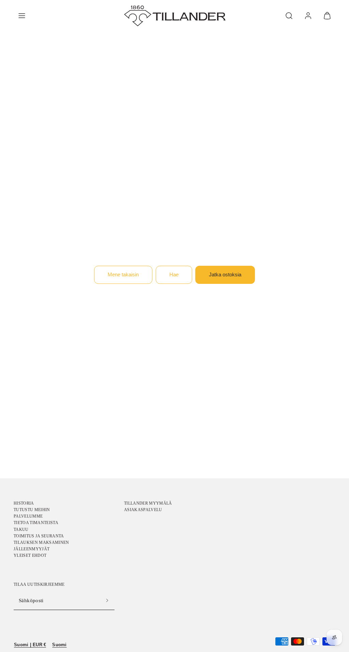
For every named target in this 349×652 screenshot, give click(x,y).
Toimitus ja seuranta (39, 536)
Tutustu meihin (32, 509)
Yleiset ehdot (30, 555)
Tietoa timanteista (36, 522)
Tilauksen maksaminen (41, 542)
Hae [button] (174, 274)
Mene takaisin (123, 274)
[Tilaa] (107, 600)
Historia (24, 503)
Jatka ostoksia (225, 274)
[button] (22, 16)
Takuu (21, 529)
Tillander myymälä (148, 503)
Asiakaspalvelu (143, 509)
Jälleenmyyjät (31, 549)
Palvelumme (28, 516)
